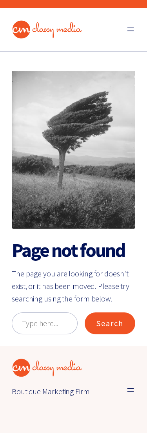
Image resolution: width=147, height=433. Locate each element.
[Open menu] (130, 29)
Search (109, 323)
